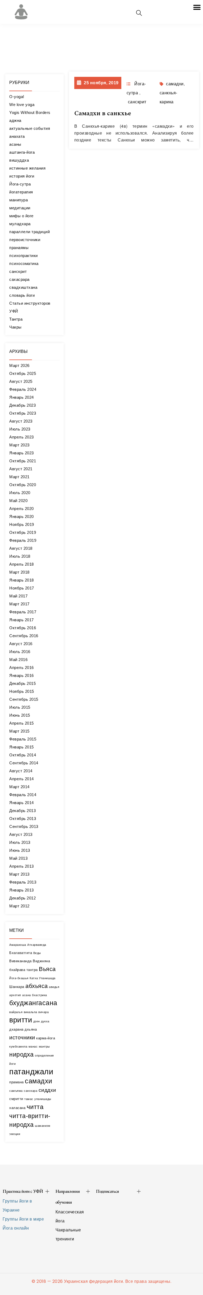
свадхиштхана (23, 287)
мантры (44, 1046)
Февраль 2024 (22, 389)
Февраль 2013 (22, 882)
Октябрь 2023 (22, 413)
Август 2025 (21, 381)
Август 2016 (21, 643)
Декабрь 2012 (22, 898)
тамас (28, 1099)
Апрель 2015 (21, 723)
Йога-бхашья (19, 978)
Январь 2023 (21, 453)
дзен (36, 1021)
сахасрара (19, 279)
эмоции (14, 1134)
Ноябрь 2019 (21, 524)
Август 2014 (21, 771)
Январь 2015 (21, 747)
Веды (37, 953)
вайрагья (15, 1012)
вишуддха (19, 160)
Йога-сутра (20, 184)
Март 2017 (19, 604)
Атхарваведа (36, 944)
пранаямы (19, 247)
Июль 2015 (19, 707)
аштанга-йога (22, 152)
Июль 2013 (19, 842)
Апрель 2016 (21, 667)
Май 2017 (18, 596)
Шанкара (16, 987)
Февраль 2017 (22, 612)
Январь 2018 (21, 580)
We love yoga (21, 104)
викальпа (30, 1012)
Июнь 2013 (19, 850)
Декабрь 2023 (22, 405)
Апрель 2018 (21, 564)
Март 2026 (19, 365)
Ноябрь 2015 (21, 691)
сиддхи (47, 1090)
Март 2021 (19, 476)
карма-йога (45, 1038)
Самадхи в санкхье (102, 113)
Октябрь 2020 (22, 484)
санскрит (18, 271)
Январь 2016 (21, 675)
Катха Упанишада (43, 978)
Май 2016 (18, 659)
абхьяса (36, 986)
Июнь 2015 (19, 715)
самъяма (16, 1090)
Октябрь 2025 (22, 373)
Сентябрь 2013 (23, 826)
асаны (15, 144)
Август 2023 (21, 421)
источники (22, 1037)
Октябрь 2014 (22, 755)
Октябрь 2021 (22, 461)
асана (26, 995)
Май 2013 (18, 858)
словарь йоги (22, 295)
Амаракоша (17, 944)
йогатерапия (21, 192)
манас (33, 1046)
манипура (18, 200)
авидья (54, 986)
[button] (197, 7)
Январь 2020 (21, 516)
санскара (30, 1090)
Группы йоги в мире (23, 1219)
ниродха (21, 1054)
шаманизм (42, 1125)
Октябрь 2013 (22, 818)
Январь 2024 (21, 397)
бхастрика (39, 995)
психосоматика (24, 263)
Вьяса (47, 969)
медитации (19, 208)
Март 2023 (19, 445)
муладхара (20, 223)
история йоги (21, 176)
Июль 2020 (19, 492)
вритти (20, 1020)
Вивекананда (20, 961)
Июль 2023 (19, 429)
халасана (17, 1108)
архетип (15, 995)
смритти (16, 1099)
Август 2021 (21, 469)
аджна (15, 120)
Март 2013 (19, 874)
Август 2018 (21, 548)
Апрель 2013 (21, 866)
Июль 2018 (19, 556)
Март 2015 (19, 731)
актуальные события (29, 128)
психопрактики (23, 255)
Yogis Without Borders (29, 112)
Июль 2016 (19, 651)
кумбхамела (18, 1046)
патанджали (31, 1071)
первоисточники (24, 239)
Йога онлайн (16, 1228)
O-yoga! (16, 96)
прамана (16, 1082)
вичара (43, 1012)
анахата (17, 136)
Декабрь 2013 (22, 810)
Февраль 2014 (22, 794)
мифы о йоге (21, 216)
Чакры (15, 327)
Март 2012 (19, 906)
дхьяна (31, 1029)
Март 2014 (19, 786)
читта (35, 1106)
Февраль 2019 (22, 540)
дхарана (16, 1029)
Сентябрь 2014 (23, 763)
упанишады (42, 1099)
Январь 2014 (21, 802)
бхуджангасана (33, 1002)
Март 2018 (19, 572)
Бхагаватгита (20, 953)
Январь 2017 (21, 620)
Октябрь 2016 (22, 628)
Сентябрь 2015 (23, 699)
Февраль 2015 (22, 739)
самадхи (38, 1081)
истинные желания (27, 168)
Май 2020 (18, 500)
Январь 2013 (21, 890)
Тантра (15, 319)
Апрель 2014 (21, 779)
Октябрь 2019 (22, 532)
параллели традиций (29, 231)
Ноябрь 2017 (21, 588)
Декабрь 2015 (22, 683)
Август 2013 (21, 834)
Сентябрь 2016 (23, 635)
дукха (45, 1021)
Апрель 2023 (21, 437)
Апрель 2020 (21, 508)
